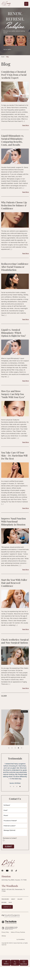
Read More (25, 125)
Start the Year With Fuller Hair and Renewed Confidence (14, 582)
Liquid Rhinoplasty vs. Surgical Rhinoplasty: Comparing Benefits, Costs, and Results (12, 140)
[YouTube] (7, 870)
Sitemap (4, 935)
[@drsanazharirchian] (16, 870)
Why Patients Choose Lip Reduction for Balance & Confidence (14, 205)
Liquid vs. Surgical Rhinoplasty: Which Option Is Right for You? (13, 332)
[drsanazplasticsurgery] (12, 870)
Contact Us (7, 906)
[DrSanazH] (2, 870)
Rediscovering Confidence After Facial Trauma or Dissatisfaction (14, 266)
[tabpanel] (15, 727)
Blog (10, 902)
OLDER (4, 696)
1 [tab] (10, 786)
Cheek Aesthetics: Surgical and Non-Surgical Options (15, 641)
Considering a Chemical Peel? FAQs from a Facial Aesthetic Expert (13, 74)
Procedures (5, 899)
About (13, 899)
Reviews (4, 902)
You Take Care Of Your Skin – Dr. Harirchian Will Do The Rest (14, 455)
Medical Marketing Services (9, 939)
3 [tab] (16, 786)
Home (2, 56)
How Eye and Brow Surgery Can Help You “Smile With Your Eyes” (13, 394)
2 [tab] (13, 786)
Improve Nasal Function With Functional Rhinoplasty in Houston (13, 521)
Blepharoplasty (15, 742)
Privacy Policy (5, 932)
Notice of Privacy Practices (18, 932)
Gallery (20, 899)
